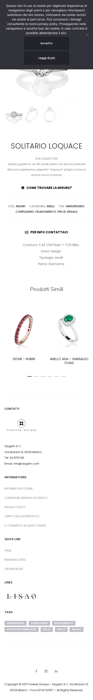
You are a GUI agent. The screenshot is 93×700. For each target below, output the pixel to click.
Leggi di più (46, 58)
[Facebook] (36, 671)
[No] (87, 34)
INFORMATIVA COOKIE (19, 488)
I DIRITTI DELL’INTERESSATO (22, 516)
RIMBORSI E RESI (15, 560)
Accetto (46, 43)
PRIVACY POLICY (15, 507)
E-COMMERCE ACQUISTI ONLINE (25, 525)
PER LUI (61, 629)
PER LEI (62, 212)
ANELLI (50, 206)
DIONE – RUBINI (24, 359)
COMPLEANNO (25, 212)
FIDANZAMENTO (45, 212)
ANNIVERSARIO (75, 206)
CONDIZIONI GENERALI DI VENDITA (26, 498)
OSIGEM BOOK (14, 569)
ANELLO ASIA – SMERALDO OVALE (69, 361)
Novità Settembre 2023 (21, 629)
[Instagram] (46, 671)
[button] (29, 375)
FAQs (8, 550)
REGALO (72, 212)
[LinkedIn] (56, 671)
